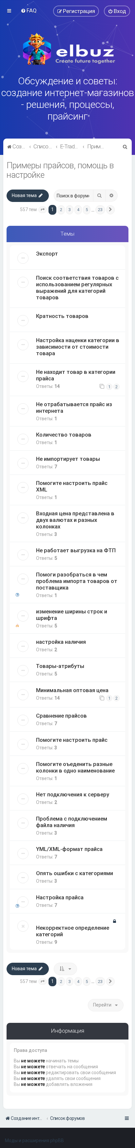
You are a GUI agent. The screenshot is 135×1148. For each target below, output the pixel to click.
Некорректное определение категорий (72, 931)
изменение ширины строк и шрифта (71, 614)
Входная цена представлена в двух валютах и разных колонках (75, 520)
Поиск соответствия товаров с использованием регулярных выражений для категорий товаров (77, 288)
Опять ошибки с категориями (74, 873)
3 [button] (69, 209)
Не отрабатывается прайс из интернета (74, 407)
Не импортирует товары (68, 459)
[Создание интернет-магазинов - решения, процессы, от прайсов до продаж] (67, 49)
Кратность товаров (62, 316)
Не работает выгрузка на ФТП (76, 550)
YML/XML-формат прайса (69, 849)
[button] (42, 210)
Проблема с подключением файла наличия (71, 821)
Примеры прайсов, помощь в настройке (60, 170)
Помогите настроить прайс (71, 740)
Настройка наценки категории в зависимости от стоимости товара (77, 347)
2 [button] (61, 209)
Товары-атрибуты (60, 666)
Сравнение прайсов (61, 715)
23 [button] (100, 209)
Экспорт (47, 253)
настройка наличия (61, 642)
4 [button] (78, 209)
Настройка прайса (60, 897)
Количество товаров (63, 434)
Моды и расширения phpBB (34, 1140)
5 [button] (87, 209)
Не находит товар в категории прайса (75, 375)
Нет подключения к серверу (72, 794)
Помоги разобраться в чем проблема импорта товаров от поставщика (76, 581)
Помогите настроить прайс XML (71, 486)
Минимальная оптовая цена (72, 690)
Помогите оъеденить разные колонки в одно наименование (75, 767)
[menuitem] (28, 10)
